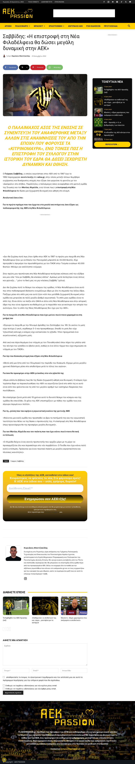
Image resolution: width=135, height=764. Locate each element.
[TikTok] (121, 2)
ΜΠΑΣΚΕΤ (38, 26)
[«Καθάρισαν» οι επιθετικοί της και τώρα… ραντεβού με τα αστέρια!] (45, 606)
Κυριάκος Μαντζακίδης (21, 56)
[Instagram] (108, 2)
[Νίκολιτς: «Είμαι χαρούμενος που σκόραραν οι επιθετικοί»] (74, 606)
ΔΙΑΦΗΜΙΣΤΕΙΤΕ (46, 2)
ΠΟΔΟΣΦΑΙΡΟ (21, 26)
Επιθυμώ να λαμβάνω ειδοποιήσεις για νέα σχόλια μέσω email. (31, 685)
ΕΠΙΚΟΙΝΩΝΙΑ (59, 2)
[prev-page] (4, 629)
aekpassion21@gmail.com (73, 749)
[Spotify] (117, 2)
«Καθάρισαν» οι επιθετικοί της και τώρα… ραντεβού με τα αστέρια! (44, 620)
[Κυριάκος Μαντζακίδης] (4, 56)
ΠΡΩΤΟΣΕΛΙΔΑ (110, 26)
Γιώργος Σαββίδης (17, 461)
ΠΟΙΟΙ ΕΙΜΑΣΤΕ (33, 2)
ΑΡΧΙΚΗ (8, 26)
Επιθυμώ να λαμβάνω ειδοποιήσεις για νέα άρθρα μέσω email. (31, 689)
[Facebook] (104, 2)
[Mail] (113, 2)
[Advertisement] (84, 13)
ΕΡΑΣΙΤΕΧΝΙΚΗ (55, 26)
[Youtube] (130, 2)
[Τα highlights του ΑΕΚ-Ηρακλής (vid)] (16, 606)
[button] (129, 26)
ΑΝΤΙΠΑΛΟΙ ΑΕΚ (75, 26)
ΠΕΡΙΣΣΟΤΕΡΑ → (112, 144)
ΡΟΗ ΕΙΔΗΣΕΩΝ (93, 26)
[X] (126, 2)
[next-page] (8, 629)
